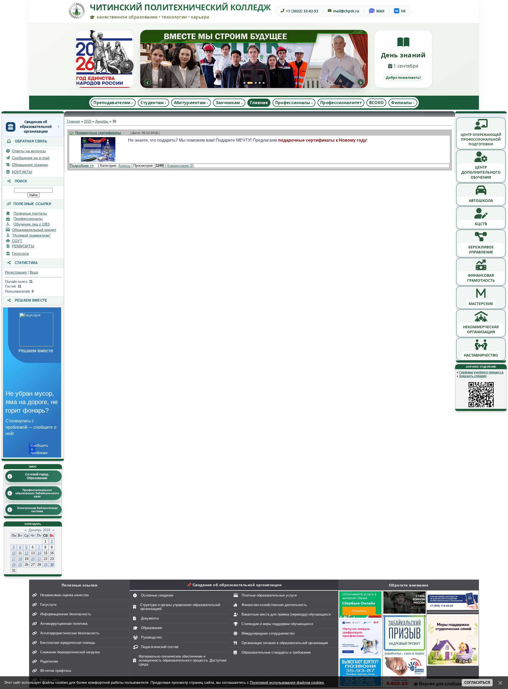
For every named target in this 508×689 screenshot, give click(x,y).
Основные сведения (157, 595)
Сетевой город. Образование (37, 476)
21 (39, 559)
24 (14, 565)
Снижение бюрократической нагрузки (70, 652)
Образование (151, 628)
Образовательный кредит (34, 230)
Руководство (151, 637)
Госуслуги (20, 253)
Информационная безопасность (65, 614)
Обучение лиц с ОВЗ (31, 224)
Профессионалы (28, 218)
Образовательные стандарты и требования (276, 652)
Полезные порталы (30, 213)
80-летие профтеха (55, 671)
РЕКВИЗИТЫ (23, 246)
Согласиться (477, 683)
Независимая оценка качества (64, 595)
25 (20, 565)
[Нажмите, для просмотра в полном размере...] (98, 162)
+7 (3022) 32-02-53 (302, 10)
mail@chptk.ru (346, 10)
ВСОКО (376, 102)
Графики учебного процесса (481, 372)
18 (20, 559)
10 (14, 553)
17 (14, 559)
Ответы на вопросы (29, 151)
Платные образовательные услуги (269, 595)
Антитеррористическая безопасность (69, 633)
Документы (150, 618)
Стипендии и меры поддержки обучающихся (277, 624)
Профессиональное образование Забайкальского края (37, 493)
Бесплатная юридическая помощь (67, 643)
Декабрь (101, 121)
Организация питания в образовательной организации (285, 643)
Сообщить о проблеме (32, 449)
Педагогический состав (159, 647)
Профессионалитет (341, 102)
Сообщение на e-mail (30, 158)
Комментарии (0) (180, 166)
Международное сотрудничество (268, 633)
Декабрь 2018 (39, 530)
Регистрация (16, 272)
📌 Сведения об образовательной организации (234, 585)
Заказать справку (473, 376)
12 (26, 553)
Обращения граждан (30, 165)
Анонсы (124, 166)
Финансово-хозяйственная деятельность (274, 605)
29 (45, 565)
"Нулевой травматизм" (31, 235)
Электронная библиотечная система (37, 509)
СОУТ (17, 241)
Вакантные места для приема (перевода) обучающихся (286, 614)
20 (33, 559)
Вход (34, 272)
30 (52, 565)
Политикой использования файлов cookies (287, 682)
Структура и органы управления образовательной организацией (180, 607)
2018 (87, 121)
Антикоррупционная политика (63, 624)
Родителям (49, 661)
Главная (259, 102)
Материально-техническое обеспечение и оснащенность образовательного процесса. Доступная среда (182, 660)
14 (39, 553)
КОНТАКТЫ (22, 172)
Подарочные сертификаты (98, 133)
